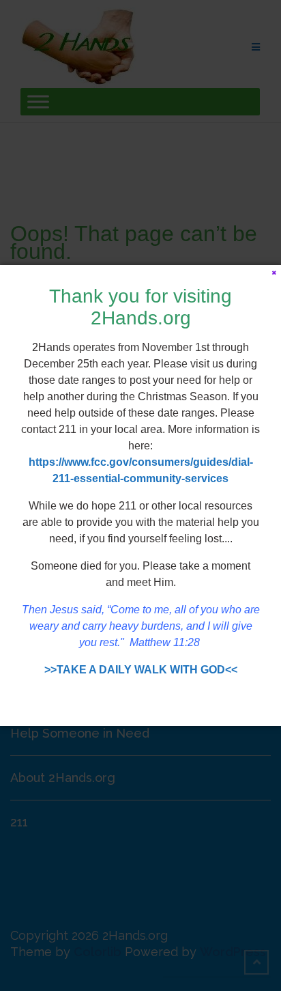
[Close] (274, 272)
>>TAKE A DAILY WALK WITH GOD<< (140, 669)
